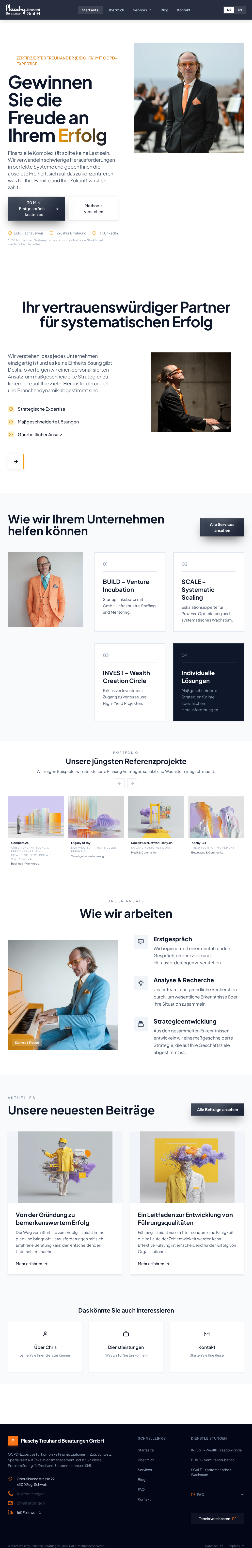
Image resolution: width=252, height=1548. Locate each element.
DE (229, 10)
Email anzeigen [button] (31, 1502)
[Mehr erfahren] (16, 461)
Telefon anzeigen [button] (30, 1493)
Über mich (116, 10)
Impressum (236, 1546)
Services (140, 10)
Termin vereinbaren (214, 1518)
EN (240, 10)
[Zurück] (120, 783)
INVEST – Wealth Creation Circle (216, 1450)
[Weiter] (132, 783)
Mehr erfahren (29, 1263)
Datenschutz (214, 1546)
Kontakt (183, 10)
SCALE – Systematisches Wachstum (211, 1472)
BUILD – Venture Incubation (213, 1460)
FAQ (141, 1489)
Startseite (90, 10)
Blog (164, 10)
